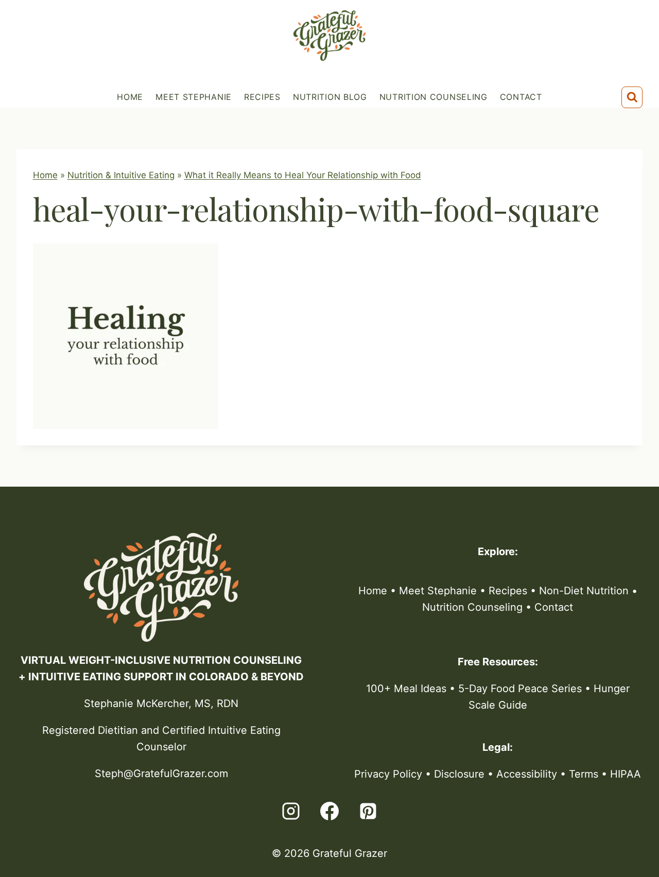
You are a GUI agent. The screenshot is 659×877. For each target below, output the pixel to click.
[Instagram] (290, 811)
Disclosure (459, 774)
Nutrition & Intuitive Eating (121, 175)
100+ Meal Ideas (406, 688)
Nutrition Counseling (433, 97)
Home (130, 97)
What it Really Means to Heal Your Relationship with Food (302, 175)
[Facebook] (329, 811)
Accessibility (526, 774)
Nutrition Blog (330, 97)
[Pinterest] (368, 811)
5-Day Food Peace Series (520, 688)
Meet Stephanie (193, 97)
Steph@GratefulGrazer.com (161, 773)
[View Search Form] (632, 97)
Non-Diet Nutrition (584, 590)
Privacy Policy (388, 774)
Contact (521, 97)
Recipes (262, 97)
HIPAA (625, 774)
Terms (583, 774)
